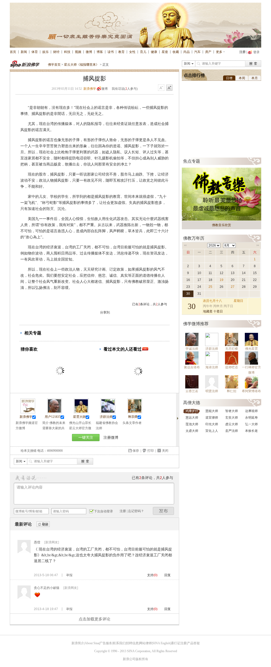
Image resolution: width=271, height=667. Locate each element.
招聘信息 (132, 643)
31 (199, 294)
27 (232, 287)
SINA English (161, 643)
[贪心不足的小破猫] (24, 597)
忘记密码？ (136, 511)
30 (188, 294)
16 (188, 280)
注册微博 (110, 438)
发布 (163, 511)
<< (185, 245)
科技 (67, 52)
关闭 (165, 451)
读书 (110, 52)
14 (244, 273)
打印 (150, 451)
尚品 (186, 52)
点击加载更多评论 (94, 619)
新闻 (24, 52)
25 (210, 287)
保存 (136, 451)
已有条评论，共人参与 (149, 304)
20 (232, 280)
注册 (242, 52)
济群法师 (106, 417)
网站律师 (145, 643)
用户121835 (53, 417)
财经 (56, 52)
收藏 (176, 52)
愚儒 (37, 542)
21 (244, 280)
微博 (89, 52)
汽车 (197, 52)
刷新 (43, 524)
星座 (165, 52)
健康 (154, 52)
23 (188, 287)
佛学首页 (54, 64)
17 (199, 280)
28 (244, 287)
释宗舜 (133, 417)
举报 (69, 575)
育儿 (143, 52)
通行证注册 (179, 643)
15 (255, 273)
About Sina (92, 643)
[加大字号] (169, 87)
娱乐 (45, 52)
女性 (132, 52)
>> (257, 245)
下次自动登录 (103, 511)
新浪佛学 (89, 89)
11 (210, 273)
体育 (34, 52)
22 (255, 280)
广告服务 (106, 643)
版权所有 (142, 659)
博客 (100, 52)
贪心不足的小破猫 (46, 588)
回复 (167, 575)
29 (255, 287)
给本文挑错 (29, 451)
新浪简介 (77, 643)
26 (221, 287)
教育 (121, 52)
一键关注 (85, 438)
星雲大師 (79, 417)
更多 (219, 52)
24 (199, 287)
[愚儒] (24, 552)
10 (199, 273)
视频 (78, 52)
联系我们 (119, 643)
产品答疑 (193, 643)
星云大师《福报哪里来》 (81, 64)
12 (221, 273)
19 (221, 280)
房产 (208, 52)
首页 (13, 52)
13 (232, 273)
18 (210, 280)
